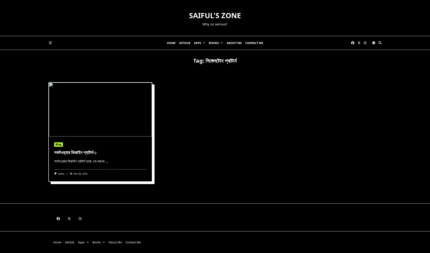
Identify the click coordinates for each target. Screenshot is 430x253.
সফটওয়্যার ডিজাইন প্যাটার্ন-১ (75, 152)
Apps (197, 43)
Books (214, 43)
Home (171, 43)
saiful (61, 173)
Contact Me (254, 43)
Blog (59, 144)
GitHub (184, 43)
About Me (234, 43)
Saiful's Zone (215, 15)
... (106, 161)
